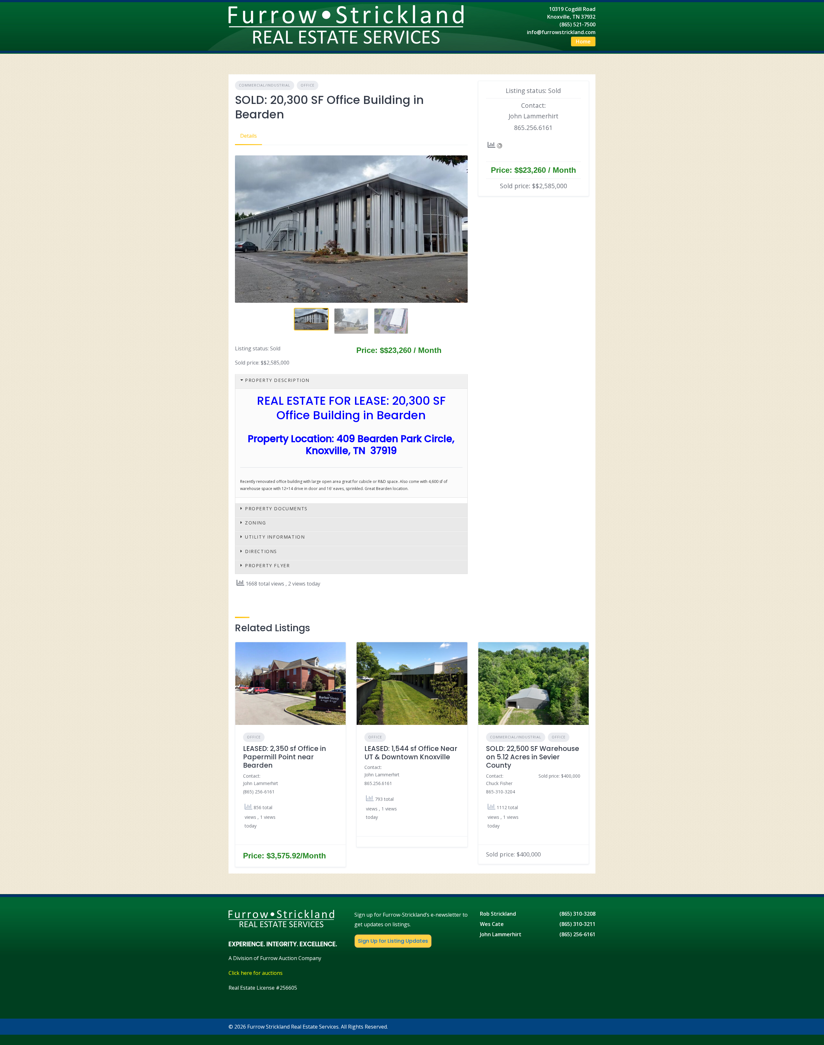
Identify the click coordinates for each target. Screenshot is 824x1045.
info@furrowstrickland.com (561, 32)
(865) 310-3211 (577, 924)
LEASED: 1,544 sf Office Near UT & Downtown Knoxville (410, 753)
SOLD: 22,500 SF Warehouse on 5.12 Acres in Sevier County (532, 757)
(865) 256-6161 (577, 934)
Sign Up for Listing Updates (393, 941)
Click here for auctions (256, 972)
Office (307, 85)
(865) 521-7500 (577, 24)
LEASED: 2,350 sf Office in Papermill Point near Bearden (284, 757)
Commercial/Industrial (264, 85)
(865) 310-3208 (577, 913)
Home (583, 41)
